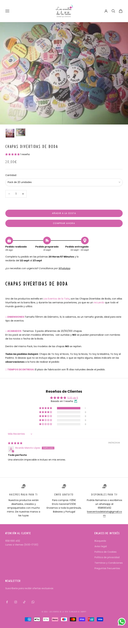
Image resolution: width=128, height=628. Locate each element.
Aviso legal (100, 546)
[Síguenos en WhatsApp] (33, 602)
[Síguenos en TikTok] (24, 602)
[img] (15, 443)
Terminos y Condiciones (108, 562)
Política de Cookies (105, 552)
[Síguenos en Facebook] (7, 602)
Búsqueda (100, 540)
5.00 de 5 (73, 398)
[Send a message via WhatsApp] (121, 621)
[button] (12, 154)
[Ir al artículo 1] (10, 133)
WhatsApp (64, 268)
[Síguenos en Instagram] (15, 602)
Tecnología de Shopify (77, 612)
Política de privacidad (107, 557)
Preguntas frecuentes (107, 568)
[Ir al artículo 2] (20, 132)
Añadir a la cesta (64, 213)
